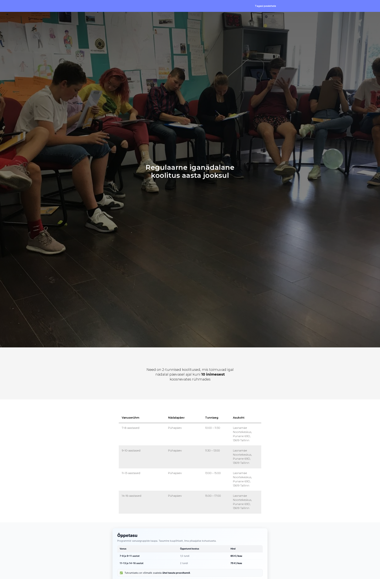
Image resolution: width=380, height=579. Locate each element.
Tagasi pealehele (265, 6)
